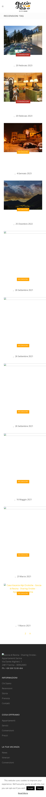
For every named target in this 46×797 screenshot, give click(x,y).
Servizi (5, 725)
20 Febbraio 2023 (23, 65)
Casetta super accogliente (23, 285)
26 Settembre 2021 (24, 290)
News (4, 752)
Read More (23, 793)
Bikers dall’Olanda (23, 351)
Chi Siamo (6, 683)
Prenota (6, 698)
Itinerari (6, 757)
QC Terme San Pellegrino (23, 60)
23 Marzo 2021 (23, 576)
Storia (5, 693)
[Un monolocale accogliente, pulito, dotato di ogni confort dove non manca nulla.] (23, 137)
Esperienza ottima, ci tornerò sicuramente (23, 217)
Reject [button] (39, 788)
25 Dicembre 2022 (24, 223)
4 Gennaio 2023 (24, 173)
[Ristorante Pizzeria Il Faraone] (23, 87)
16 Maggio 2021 (24, 499)
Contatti (6, 703)
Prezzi (5, 735)
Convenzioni (8, 730)
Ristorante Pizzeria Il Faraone (23, 109)
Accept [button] (30, 788)
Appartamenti (8, 720)
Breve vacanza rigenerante (23, 419)
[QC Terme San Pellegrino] (23, 40)
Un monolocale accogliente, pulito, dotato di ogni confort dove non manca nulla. (23, 163)
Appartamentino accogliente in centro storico (23, 490)
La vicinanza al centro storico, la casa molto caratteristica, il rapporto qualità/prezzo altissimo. (23, 566)
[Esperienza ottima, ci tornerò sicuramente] (23, 194)
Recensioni (7, 688)
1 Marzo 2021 (24, 625)
